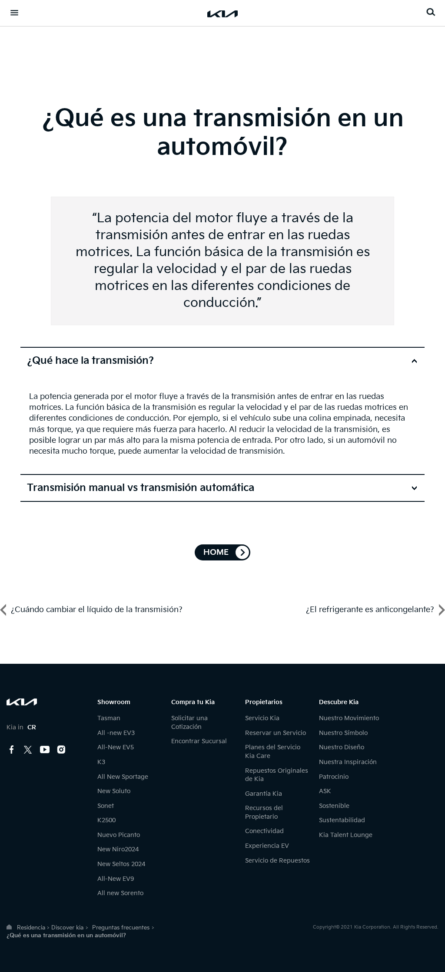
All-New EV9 (115, 879)
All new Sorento (120, 893)
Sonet (105, 806)
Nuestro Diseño (341, 747)
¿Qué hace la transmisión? (90, 361)
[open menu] (14, 12)
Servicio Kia (262, 718)
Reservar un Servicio (275, 733)
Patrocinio (334, 777)
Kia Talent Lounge (345, 835)
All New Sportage (122, 777)
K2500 (106, 820)
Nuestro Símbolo (343, 733)
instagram (61, 750)
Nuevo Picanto (118, 835)
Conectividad (264, 831)
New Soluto (113, 791)
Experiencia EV (267, 846)
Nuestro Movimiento (349, 718)
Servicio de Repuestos (277, 860)
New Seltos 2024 (121, 864)
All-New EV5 (115, 747)
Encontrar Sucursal (199, 741)
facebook (12, 750)
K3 (101, 762)
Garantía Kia (263, 793)
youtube (45, 750)
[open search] (431, 12)
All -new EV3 (116, 733)
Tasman (108, 718)
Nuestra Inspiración (348, 762)
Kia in (21, 727)
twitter (28, 750)
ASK (325, 791)
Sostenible (334, 806)
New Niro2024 (118, 849)
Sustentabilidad (342, 820)
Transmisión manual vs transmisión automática (140, 488)
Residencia (31, 927)
